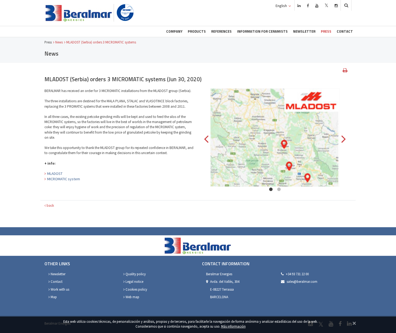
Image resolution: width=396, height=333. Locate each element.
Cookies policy (136, 289)
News (59, 42)
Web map (132, 297)
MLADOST (54, 173)
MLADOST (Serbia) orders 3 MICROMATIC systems (101, 42)
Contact (345, 31)
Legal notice (134, 281)
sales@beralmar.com (302, 281)
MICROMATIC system (63, 178)
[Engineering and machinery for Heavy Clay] (79, 13)
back (50, 205)
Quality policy (135, 274)
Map (53, 297)
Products (197, 31)
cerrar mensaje (354, 322)
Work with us (59, 289)
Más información (233, 326)
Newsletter (304, 31)
